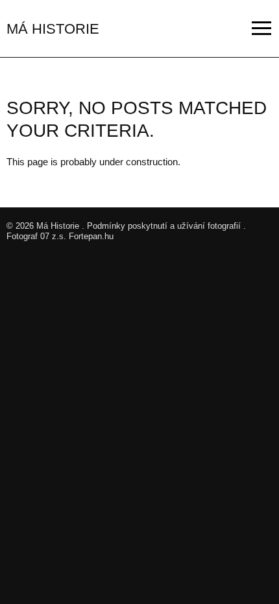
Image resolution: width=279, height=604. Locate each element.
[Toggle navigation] (262, 28)
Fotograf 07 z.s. (36, 236)
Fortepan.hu (91, 236)
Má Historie (57, 226)
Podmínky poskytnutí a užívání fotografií (164, 226)
